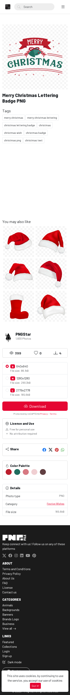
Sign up (7, 656)
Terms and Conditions (16, 569)
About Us (8, 578)
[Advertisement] (35, 184)
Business (8, 624)
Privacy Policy (11, 573)
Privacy (44, 413)
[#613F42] (43, 472)
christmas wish (13, 132)
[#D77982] (26, 472)
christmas (45, 125)
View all (7, 628)
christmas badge (36, 132)
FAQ (5, 583)
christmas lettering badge (19, 125)
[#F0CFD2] (34, 472)
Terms (53, 413)
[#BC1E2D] (9, 472)
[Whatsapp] (62, 449)
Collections (9, 646)
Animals (7, 605)
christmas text (34, 140)
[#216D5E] (17, 472)
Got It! (35, 685)
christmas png (12, 140)
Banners (7, 614)
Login (6, 651)
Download (37, 406)
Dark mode (14, 662)
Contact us (9, 592)
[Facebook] (44, 449)
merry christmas (13, 117)
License (7, 587)
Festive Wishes (55, 503)
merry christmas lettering (42, 117)
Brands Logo (10, 619)
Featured (8, 642)
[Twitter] (50, 449)
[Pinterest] (57, 449)
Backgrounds (10, 610)
